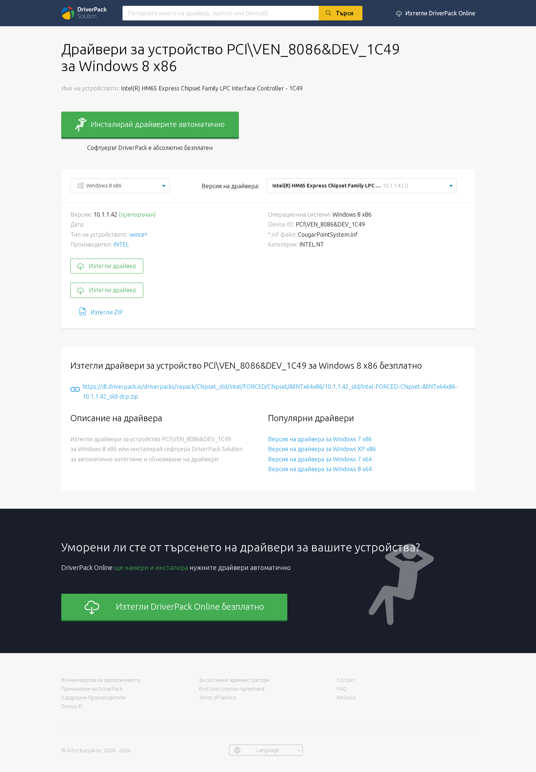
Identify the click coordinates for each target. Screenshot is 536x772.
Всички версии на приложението (100, 680)
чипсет (138, 234)
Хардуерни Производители (93, 698)
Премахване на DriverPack (92, 689)
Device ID (72, 706)
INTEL (121, 244)
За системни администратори (234, 680)
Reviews (346, 698)
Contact (346, 680)
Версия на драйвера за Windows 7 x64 (320, 459)
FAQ (342, 689)
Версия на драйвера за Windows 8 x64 (320, 469)
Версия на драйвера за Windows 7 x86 (320, 439)
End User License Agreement (232, 689)
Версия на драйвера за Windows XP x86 (322, 449)
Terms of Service (217, 698)
